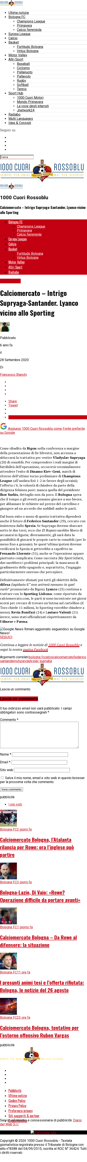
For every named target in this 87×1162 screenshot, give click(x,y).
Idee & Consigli (19, 123)
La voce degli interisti (33, 106)
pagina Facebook (35, 649)
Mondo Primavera (30, 102)
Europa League (19, 34)
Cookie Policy (16, 1100)
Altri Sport (15, 59)
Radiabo (14, 114)
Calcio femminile (29, 30)
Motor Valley (17, 55)
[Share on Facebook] (47, 382)
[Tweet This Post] (47, 386)
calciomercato (63, 657)
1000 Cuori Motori (30, 98)
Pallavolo (24, 76)
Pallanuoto (25, 72)
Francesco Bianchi (13, 375)
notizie (20, 661)
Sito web (6, 770)
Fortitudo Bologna (30, 47)
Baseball (23, 64)
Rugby (21, 81)
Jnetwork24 (25, 110)
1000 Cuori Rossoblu (63, 644)
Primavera (24, 26)
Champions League (31, 21)
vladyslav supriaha (38, 661)
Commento (9, 720)
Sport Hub (15, 93)
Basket (13, 42)
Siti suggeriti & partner (23, 1115)
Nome (5, 754)
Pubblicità (14, 1090)
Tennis (22, 89)
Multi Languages (20, 119)
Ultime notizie (18, 13)
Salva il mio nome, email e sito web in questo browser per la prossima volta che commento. (42, 780)
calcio (48, 657)
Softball (23, 85)
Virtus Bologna (27, 51)
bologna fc (36, 657)
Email (5, 762)
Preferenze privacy (20, 1110)
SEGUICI (6, 637)
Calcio (13, 38)
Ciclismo (23, 68)
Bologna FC (16, 17)
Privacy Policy (17, 1105)
